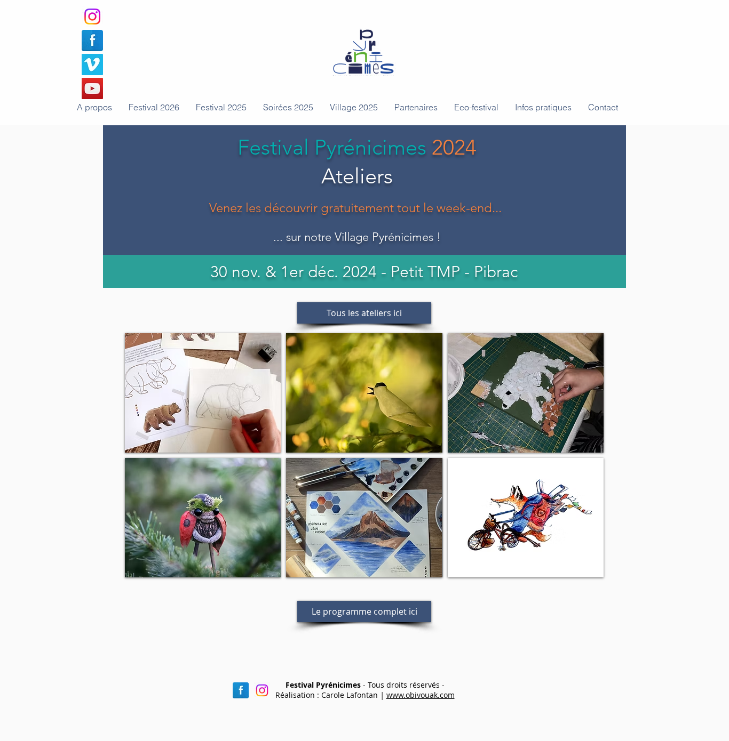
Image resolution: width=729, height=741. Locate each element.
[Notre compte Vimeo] (92, 64)
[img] (203, 393)
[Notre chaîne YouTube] (92, 88)
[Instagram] (92, 16)
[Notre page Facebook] (92, 40)
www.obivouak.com (420, 695)
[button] (288, 107)
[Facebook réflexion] (241, 690)
